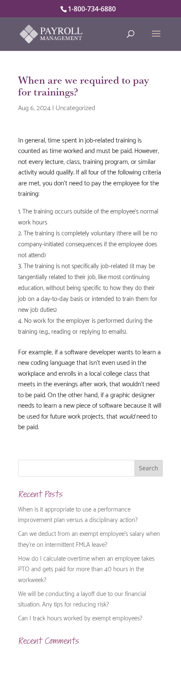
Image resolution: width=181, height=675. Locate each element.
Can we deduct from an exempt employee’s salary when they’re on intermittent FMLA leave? (89, 538)
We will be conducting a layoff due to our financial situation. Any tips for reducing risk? (82, 598)
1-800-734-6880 (92, 8)
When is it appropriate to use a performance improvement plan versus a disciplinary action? (78, 514)
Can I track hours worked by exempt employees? (80, 617)
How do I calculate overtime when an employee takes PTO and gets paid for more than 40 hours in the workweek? (86, 568)
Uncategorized (75, 107)
